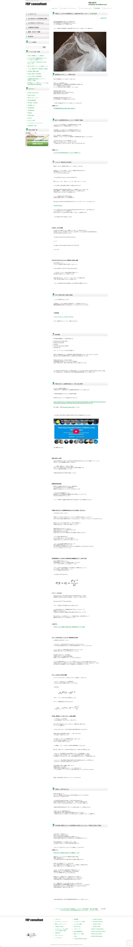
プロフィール (77, 929)
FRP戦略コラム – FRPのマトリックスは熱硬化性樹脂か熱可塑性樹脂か (38, 83)
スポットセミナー (59, 935)
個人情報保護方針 (78, 931)
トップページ (37, 14)
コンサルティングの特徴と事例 (37, 18)
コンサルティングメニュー (68, 8)
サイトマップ (107, 8)
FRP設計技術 (31, 115)
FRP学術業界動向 (32, 100)
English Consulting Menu (97, 929)
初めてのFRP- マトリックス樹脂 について (38, 66)
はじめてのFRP (31, 120)
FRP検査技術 (31, 110)
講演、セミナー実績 (79, 933)
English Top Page (97, 919)
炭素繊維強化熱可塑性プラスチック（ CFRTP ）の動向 (37, 79)
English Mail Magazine (97, 936)
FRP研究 (30, 113)
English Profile (96, 926)
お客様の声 (57, 933)
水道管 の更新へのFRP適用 (34, 73)
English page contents (37, 36)
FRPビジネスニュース (33, 97)
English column (31, 95)
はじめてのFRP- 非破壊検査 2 (35, 76)
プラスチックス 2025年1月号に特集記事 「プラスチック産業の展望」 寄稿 (73, 908)
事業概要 (97, 8)
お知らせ (30, 118)
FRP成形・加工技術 (32, 102)
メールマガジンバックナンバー (35, 123)
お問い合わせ (77, 926)
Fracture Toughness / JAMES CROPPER (63, 317)
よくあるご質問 (78, 924)
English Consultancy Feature (98, 931)
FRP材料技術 (31, 108)
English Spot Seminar (96, 933)
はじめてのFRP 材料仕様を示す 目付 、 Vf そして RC (38, 63)
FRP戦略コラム (31, 105)
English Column (97, 924)
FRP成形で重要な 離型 (33, 71)
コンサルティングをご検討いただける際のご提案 (61, 929)
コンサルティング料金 (79, 921)
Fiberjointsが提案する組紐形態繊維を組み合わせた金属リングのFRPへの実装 (79, 910)
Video (75, 936)
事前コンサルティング (60, 924)
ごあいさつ (55, 8)
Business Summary (98, 921)
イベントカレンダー (86, 8)
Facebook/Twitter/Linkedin (80, 938)
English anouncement (33, 92)
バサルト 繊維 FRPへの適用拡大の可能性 (38, 68)
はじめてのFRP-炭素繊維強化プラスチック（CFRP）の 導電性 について (38, 59)
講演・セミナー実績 (37, 32)
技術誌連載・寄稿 (32, 125)
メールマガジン (59, 937)
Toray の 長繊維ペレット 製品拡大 (36, 55)
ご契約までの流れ (37, 27)
